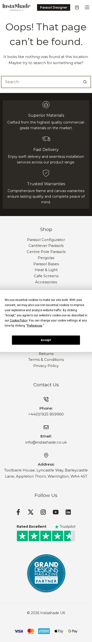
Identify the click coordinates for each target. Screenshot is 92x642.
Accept (46, 340)
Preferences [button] (34, 325)
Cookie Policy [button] (18, 320)
